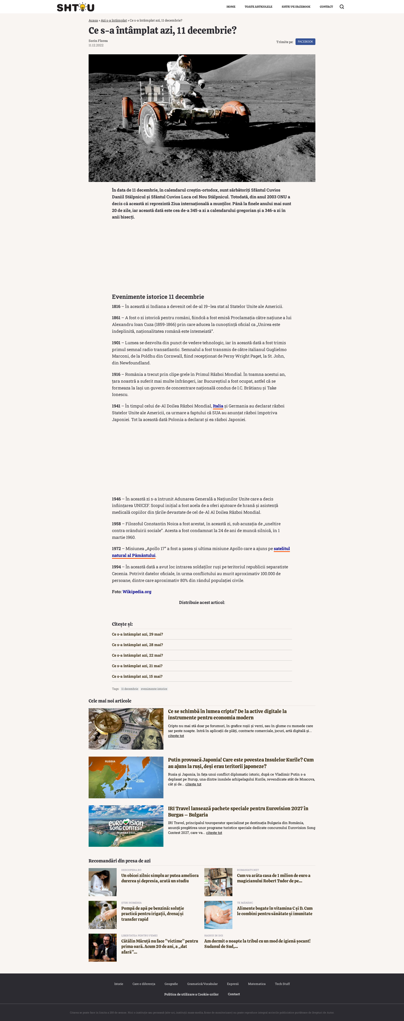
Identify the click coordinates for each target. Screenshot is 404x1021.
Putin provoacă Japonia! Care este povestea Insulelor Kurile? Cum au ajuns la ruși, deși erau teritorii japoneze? (241, 763)
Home (231, 7)
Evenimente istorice (154, 689)
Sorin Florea (98, 40)
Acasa (93, 20)
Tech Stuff (282, 984)
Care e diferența (144, 984)
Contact (326, 7)
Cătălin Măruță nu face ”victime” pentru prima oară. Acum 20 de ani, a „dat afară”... (159, 946)
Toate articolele (258, 7)
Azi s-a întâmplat (114, 20)
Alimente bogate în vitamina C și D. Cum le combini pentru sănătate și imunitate (275, 911)
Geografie (171, 984)
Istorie (118, 984)
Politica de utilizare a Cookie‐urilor (191, 994)
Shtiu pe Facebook (296, 7)
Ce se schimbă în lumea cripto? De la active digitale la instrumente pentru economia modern (227, 714)
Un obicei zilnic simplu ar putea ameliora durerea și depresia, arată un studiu (160, 878)
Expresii (233, 984)
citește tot (176, 735)
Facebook (305, 41)
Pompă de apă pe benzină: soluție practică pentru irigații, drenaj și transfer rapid (152, 914)
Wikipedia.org (137, 591)
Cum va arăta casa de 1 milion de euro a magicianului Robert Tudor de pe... (273, 878)
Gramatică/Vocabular (202, 984)
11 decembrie (129, 689)
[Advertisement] (202, 258)
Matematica (257, 984)
